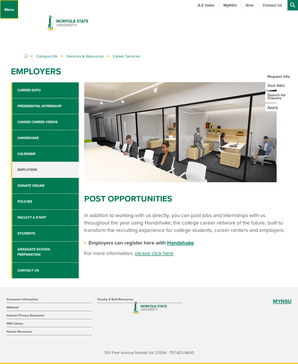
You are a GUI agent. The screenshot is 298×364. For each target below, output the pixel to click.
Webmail (13, 307)
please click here (154, 253)
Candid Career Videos (37, 122)
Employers (27, 170)
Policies (24, 201)
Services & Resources (85, 56)
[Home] (26, 56)
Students (26, 233)
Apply (272, 107)
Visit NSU (276, 85)
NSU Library (15, 323)
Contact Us (28, 270)
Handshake (180, 243)
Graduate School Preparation (34, 252)
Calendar (26, 154)
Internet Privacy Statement (25, 315)
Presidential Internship (39, 106)
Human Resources (19, 331)
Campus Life (46, 56)
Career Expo (29, 90)
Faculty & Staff (31, 217)
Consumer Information (22, 299)
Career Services (126, 56)
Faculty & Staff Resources (115, 299)
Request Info (278, 76)
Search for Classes (276, 96)
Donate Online (31, 186)
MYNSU (282, 301)
